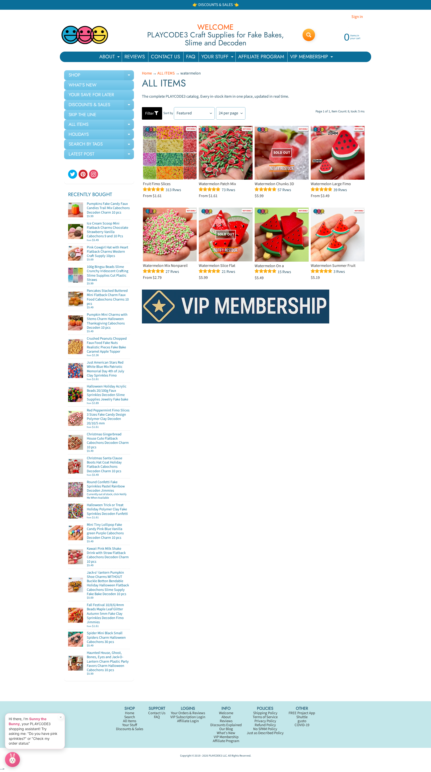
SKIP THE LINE (82, 114)
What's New (226, 733)
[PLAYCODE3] (85, 35)
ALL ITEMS (101, 125)
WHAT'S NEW (83, 85)
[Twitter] (72, 174)
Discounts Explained (226, 725)
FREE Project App (302, 713)
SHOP (101, 76)
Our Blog (226, 729)
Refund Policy (265, 725)
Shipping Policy (265, 713)
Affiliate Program (226, 741)
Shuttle (302, 717)
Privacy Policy (265, 721)
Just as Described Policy (265, 733)
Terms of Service (265, 717)
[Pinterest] (83, 174)
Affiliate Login (188, 721)
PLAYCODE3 (215, 756)
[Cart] (124, 214)
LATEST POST (101, 155)
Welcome (226, 713)
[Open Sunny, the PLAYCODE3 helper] (12, 759)
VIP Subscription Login (187, 717)
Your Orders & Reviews (188, 713)
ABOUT (110, 57)
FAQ (190, 56)
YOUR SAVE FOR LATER (91, 94)
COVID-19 (302, 725)
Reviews (226, 721)
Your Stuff (129, 725)
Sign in (357, 17)
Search (129, 717)
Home (147, 73)
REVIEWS (134, 56)
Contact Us (156, 713)
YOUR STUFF (218, 57)
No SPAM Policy (265, 729)
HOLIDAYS (101, 135)
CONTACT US (165, 56)
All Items (129, 721)
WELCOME (215, 27)
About (226, 717)
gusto (302, 721)
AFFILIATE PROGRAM (261, 56)
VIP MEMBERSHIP (312, 57)
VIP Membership (226, 737)
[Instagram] (93, 174)
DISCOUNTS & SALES (101, 105)
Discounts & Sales (129, 729)
